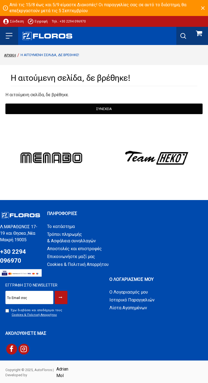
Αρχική (10, 55)
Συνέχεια (104, 109)
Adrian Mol (62, 372)
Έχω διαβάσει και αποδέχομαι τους (36, 312)
